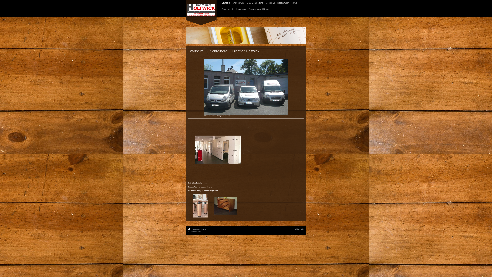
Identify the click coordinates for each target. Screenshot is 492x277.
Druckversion (195, 229)
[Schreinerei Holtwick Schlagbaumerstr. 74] (246, 87)
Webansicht (299, 229)
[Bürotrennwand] (218, 150)
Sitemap (203, 229)
